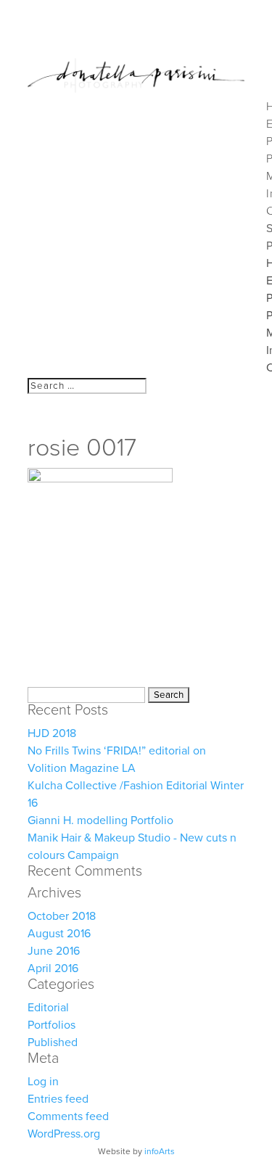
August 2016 (59, 933)
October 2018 (62, 916)
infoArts (159, 1151)
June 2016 (54, 951)
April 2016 (53, 968)
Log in (43, 1081)
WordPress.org (64, 1134)
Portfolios (51, 1025)
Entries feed (58, 1099)
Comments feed (68, 1116)
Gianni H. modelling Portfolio (100, 820)
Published (53, 1042)
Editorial (48, 1007)
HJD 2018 (52, 733)
